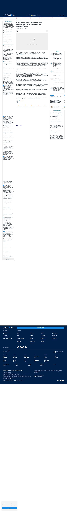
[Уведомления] (61, 15)
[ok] (26, 347)
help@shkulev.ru (9, 378)
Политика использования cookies (39, 375)
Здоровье (19, 343)
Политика (43, 335)
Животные (19, 341)
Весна (18, 335)
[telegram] (18, 347)
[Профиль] (63, 15)
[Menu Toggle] (4, 15)
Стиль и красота (55, 333)
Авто (18, 332)
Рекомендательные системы (38, 376)
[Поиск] (58, 15)
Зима (31, 332)
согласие (5, 505)
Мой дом (31, 338)
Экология (54, 336)
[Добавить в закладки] (17, 31)
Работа (42, 338)
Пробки (34, 15)
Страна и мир (54, 335)
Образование (32, 343)
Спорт (53, 332)
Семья (42, 343)
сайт (21, 54)
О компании (5, 335)
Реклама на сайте (6, 332)
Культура (31, 335)
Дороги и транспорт (20, 338)
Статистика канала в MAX (7, 338)
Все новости (8, 21)
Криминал (32, 333)
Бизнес (18, 333)
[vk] (21, 347)
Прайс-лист (5, 333)
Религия (42, 341)
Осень (42, 333)
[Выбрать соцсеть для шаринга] (47, 31)
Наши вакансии (6, 336)
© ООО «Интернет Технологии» (18, 380)
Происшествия (43, 336)
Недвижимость (32, 341)
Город (18, 336)
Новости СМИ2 (19, 125)
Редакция (21, 100)
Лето (31, 336)
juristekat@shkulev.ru (25, 377)
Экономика (54, 338)
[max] (23, 347)
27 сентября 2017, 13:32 (19, 28)
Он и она (42, 332)
